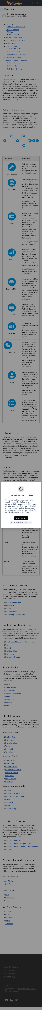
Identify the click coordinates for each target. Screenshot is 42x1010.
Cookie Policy (24, 512)
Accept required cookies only (21, 522)
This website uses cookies (21, 495)
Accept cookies (21, 518)
